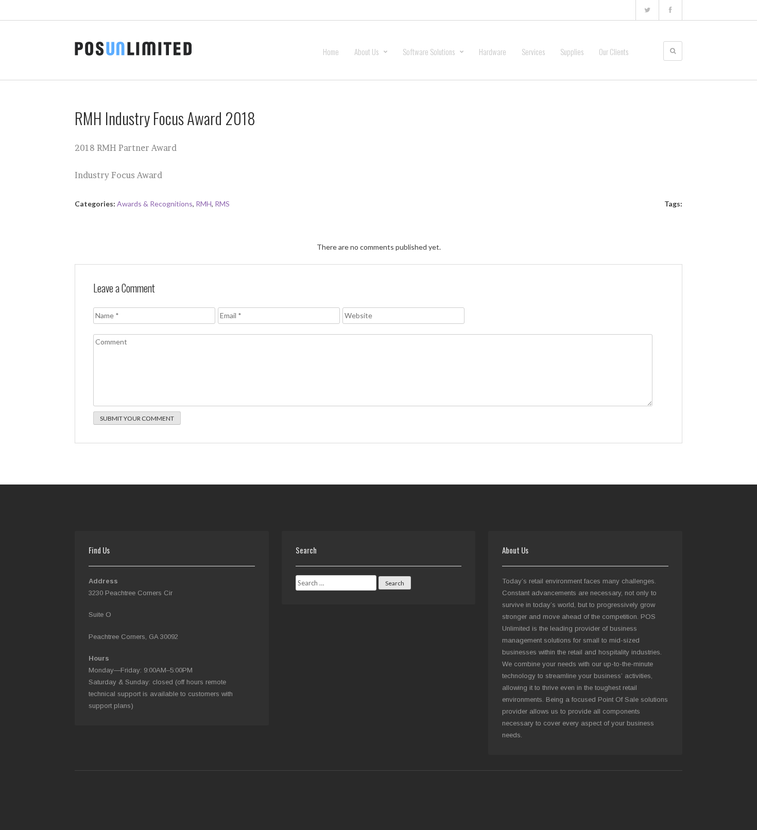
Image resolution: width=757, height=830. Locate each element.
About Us (366, 51)
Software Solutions (429, 51)
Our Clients (613, 51)
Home (331, 51)
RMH (204, 203)
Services (533, 51)
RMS (222, 203)
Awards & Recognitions (155, 203)
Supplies (571, 51)
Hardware (492, 51)
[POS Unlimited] (133, 48)
